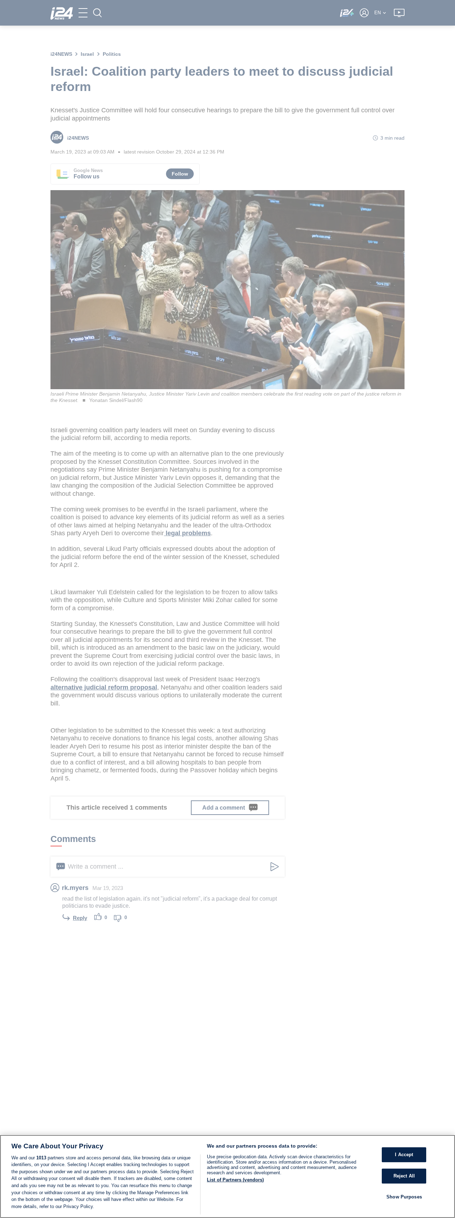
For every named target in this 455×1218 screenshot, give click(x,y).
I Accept (404, 1154)
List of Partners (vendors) (235, 1179)
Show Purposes (404, 1196)
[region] (227, 1176)
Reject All (404, 1176)
